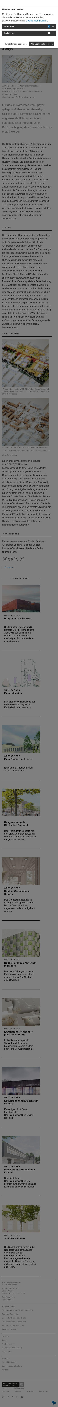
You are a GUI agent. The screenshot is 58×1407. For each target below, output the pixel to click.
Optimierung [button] (9, 33)
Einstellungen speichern (16, 44)
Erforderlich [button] (9, 26)
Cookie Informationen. (37, 20)
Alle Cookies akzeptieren (42, 44)
